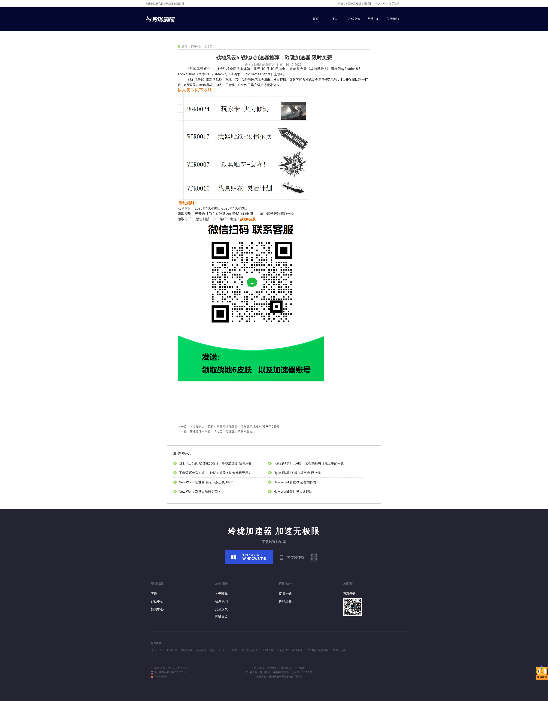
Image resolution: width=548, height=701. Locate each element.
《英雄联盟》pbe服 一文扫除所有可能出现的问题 (309, 463)
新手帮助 (394, 3)
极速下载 (297, 650)
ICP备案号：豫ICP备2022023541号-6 (169, 668)
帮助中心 (272, 668)
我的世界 (268, 650)
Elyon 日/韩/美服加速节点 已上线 (297, 473)
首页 (184, 46)
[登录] (367, 3)
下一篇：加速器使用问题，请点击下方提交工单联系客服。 (217, 431)
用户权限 (300, 668)
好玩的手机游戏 (251, 650)
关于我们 (258, 668)
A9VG (235, 650)
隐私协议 (286, 668)
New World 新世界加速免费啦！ (201, 492)
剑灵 (212, 650)
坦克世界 (172, 650)
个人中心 (380, 3)
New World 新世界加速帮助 (293, 492)
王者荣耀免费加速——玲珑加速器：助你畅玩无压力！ (217, 473)
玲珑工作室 (157, 650)
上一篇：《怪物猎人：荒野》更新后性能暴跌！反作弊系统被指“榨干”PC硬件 (229, 426)
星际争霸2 (186, 650)
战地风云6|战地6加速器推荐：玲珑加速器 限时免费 (215, 463)
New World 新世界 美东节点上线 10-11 (206, 482)
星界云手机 (339, 650)
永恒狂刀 (223, 650)
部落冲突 (201, 650)
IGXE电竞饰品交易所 (317, 650)
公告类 (208, 46)
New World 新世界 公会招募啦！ (296, 482)
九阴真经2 (283, 650)
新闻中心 (196, 46)
